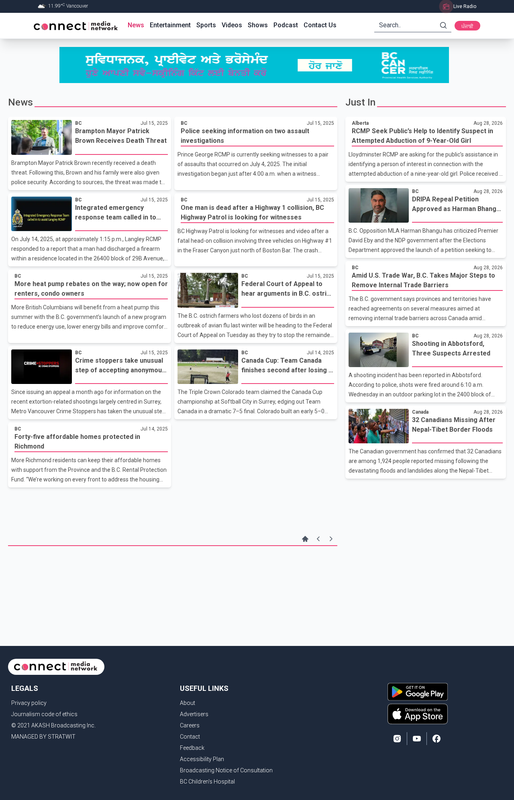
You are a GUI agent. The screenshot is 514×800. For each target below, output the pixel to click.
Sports (206, 25)
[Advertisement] (172, 572)
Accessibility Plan (202, 759)
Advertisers (194, 714)
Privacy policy (29, 703)
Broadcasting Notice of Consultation (226, 770)
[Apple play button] (418, 714)
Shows (258, 25)
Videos (232, 25)
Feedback (192, 748)
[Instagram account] (397, 738)
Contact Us (320, 25)
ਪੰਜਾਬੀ (467, 26)
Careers (190, 725)
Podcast (285, 25)
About (187, 703)
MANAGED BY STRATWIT (43, 736)
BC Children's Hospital (207, 781)
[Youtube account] (416, 738)
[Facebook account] (436, 738)
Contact (190, 736)
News (136, 25)
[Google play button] (418, 692)
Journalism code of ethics (44, 714)
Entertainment (170, 25)
